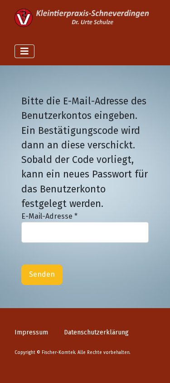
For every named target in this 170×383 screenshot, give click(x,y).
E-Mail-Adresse (49, 216)
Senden (42, 274)
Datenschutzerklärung (96, 332)
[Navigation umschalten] (24, 51)
